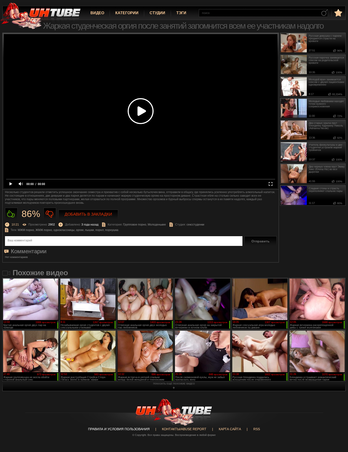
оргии (80, 230)
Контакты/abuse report (184, 429)
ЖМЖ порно (44, 230)
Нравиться (11, 214)
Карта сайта (230, 429)
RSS (256, 429)
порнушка (111, 230)
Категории (126, 13)
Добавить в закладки (88, 214)
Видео (97, 13)
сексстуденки (195, 224)
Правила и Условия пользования (119, 429)
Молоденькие (157, 224)
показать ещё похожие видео (174, 383)
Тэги (181, 13)
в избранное (337, 13)
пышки (89, 230)
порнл (99, 230)
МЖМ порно (26, 230)
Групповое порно (134, 224)
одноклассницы (64, 230)
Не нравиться (50, 214)
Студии (157, 13)
